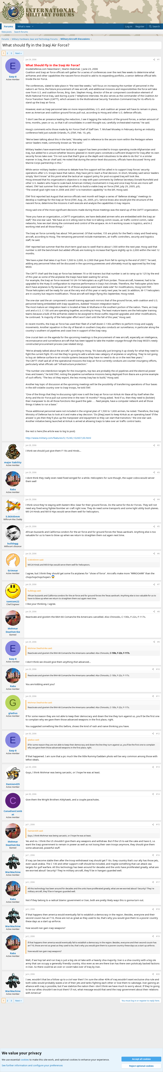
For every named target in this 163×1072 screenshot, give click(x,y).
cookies (25, 1059)
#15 (158, 824)
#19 (158, 936)
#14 (158, 794)
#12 (158, 733)
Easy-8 (13, 76)
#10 (158, 669)
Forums (8, 26)
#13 (158, 767)
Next (17, 53)
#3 (158, 472)
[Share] (154, 59)
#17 (158, 882)
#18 (158, 909)
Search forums (21, 31)
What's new (24, 26)
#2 (158, 445)
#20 (158, 974)
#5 (158, 526)
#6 (158, 553)
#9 (158, 642)
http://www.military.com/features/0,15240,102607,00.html (58, 437)
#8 (158, 611)
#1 (158, 59)
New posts (7, 31)
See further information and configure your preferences (32, 1065)
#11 (158, 696)
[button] (33, 26)
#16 (158, 855)
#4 (158, 499)
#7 (158, 584)
